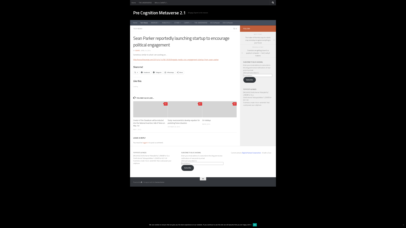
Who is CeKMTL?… (161, 2)
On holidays (206, 120)
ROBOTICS (166, 22)
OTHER (176, 22)
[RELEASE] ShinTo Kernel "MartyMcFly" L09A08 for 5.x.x (151, 156)
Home (134, 2)
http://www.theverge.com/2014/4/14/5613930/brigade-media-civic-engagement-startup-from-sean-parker (176, 59)
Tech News (144, 22)
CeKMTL (187, 22)
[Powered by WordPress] (141, 182)
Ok (255, 225)
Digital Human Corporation (251, 153)
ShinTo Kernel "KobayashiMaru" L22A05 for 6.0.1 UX (150, 158)
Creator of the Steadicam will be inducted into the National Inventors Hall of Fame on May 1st (149, 123)
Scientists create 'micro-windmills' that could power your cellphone (256, 103)
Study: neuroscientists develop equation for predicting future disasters (184, 121)
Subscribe (249, 79)
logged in (146, 142)
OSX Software (228, 22)
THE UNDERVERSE (145, 2)
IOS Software (215, 22)
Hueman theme (159, 182)
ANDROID (154, 22)
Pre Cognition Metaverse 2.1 (159, 13)
